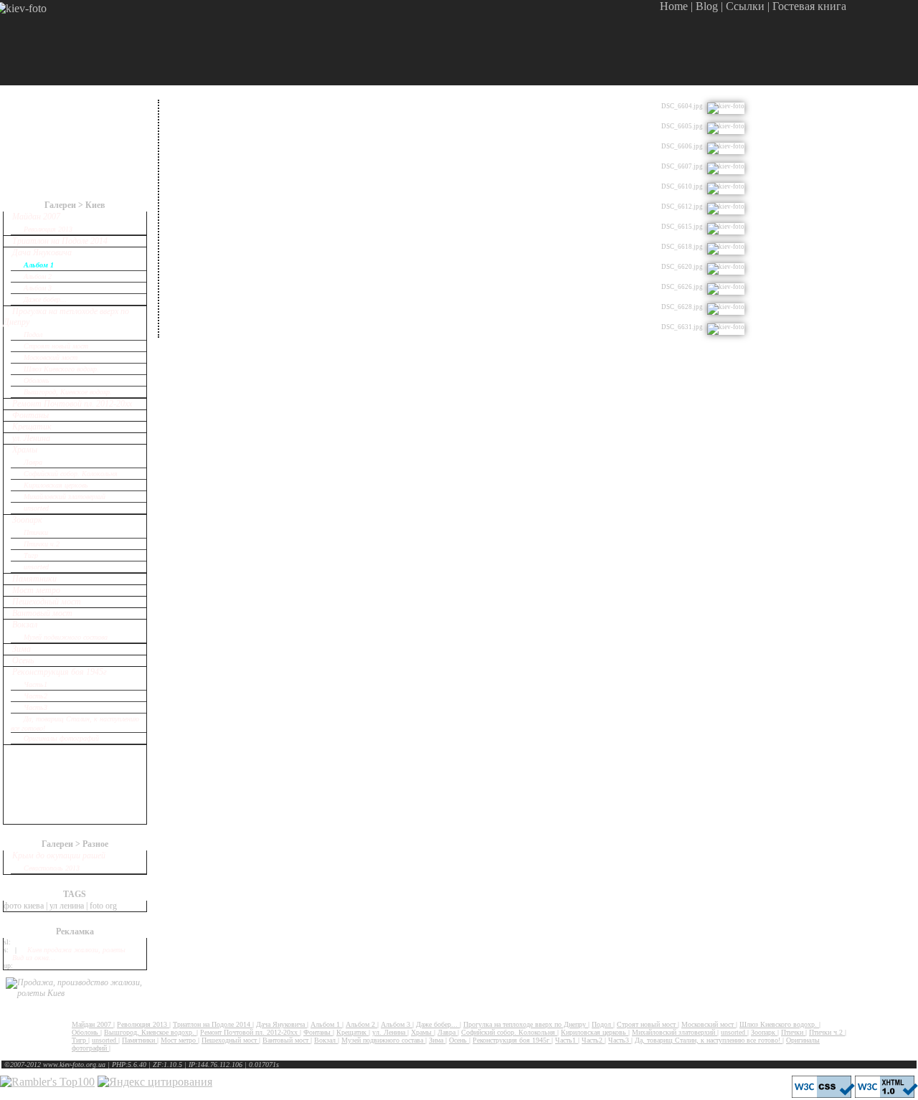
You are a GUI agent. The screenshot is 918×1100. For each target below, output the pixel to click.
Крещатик (32, 427)
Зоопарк (27, 520)
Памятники (34, 579)
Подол (33, 334)
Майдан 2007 (36, 217)
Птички (36, 532)
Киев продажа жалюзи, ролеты (76, 950)
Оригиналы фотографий (61, 738)
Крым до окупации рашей (58, 855)
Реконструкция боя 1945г (59, 672)
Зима (21, 649)
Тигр (31, 555)
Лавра (33, 462)
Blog (707, 6)
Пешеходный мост (46, 602)
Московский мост (50, 357)
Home (674, 6)
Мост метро (36, 590)
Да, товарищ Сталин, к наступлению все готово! (708, 1040)
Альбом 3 (38, 288)
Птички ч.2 (42, 544)
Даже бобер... (45, 299)
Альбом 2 (38, 276)
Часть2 (35, 696)
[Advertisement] (743, 43)
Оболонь (36, 380)
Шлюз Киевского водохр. (61, 369)
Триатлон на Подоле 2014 (60, 241)
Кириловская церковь (56, 485)
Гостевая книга (809, 6)
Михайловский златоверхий (64, 497)
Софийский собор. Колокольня (71, 474)
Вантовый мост (42, 613)
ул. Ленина (31, 438)
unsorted (36, 508)
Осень (23, 660)
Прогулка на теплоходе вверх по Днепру (525, 1024)
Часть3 (35, 707)
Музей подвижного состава (66, 637)
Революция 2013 (48, 229)
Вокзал (24, 625)
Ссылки (745, 6)
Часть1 (35, 684)
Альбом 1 (39, 265)
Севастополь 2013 (52, 868)
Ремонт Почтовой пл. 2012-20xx (72, 404)
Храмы (24, 450)
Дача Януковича (42, 252)
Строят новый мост (56, 346)
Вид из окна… (33, 958)
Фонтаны (30, 415)
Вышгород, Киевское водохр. (68, 392)
